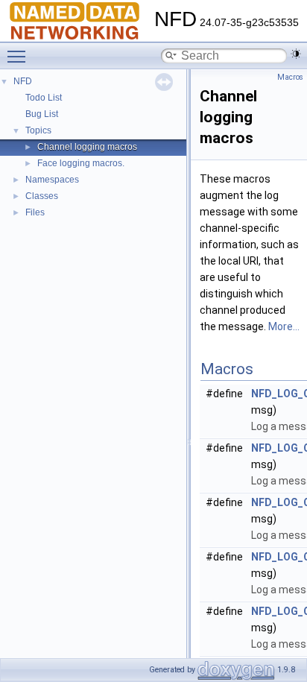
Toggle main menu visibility (19, 55)
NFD (22, 81)
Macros (290, 77)
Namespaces (52, 179)
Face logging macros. (80, 163)
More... (284, 326)
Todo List (43, 97)
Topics (38, 130)
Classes (41, 196)
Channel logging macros (87, 147)
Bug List (41, 114)
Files (35, 212)
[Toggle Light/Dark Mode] (296, 53)
